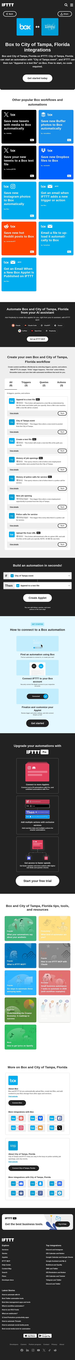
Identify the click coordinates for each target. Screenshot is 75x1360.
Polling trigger (23, 424)
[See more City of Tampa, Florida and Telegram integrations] (56, 1193)
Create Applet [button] (37, 597)
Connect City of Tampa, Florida (23, 1168)
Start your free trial (37, 881)
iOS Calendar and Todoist (55, 1276)
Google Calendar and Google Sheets (59, 1257)
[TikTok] (49, 1350)
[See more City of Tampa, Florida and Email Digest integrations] (56, 1184)
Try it (62, 413)
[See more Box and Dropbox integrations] (36, 1118)
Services (5, 1250)
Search (4, 1272)
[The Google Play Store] (45, 1336)
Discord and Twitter (53, 1284)
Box (9, 44)
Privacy (54, 1344)
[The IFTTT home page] (8, 5)
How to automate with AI (11, 1294)
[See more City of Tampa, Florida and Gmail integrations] (17, 1193)
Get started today (37, 78)
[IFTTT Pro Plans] (38, 399)
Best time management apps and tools (16, 1302)
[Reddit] (55, 1350)
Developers (14, 1344)
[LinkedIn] (27, 1350)
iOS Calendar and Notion (55, 1253)
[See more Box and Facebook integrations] (56, 1118)
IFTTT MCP (6, 1261)
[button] (71, 5)
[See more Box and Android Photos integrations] (36, 1128)
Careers (23, 1344)
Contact (46, 1344)
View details (14, 413)
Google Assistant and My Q (56, 1261)
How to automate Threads (11, 1321)
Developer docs (8, 1280)
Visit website (13, 1096)
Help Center (6, 1265)
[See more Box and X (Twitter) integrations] (56, 1128)
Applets (5, 1257)
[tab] (11, 384)
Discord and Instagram (54, 1250)
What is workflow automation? (13, 1306)
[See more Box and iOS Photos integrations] (17, 1118)
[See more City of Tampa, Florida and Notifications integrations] (36, 1184)
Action (21, 403)
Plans (4, 1276)
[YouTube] (38, 1350)
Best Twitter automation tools (13, 1298)
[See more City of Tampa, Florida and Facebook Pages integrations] (36, 1193)
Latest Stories (8, 1290)
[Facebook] (22, 1350)
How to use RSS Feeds (10, 1310)
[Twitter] (44, 1350)
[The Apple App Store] (30, 1336)
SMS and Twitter (52, 1268)
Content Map (6, 1268)
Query (21, 461)
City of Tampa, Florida (45, 44)
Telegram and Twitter (53, 1280)
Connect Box (17, 1103)
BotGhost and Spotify (54, 1265)
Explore (5, 1245)
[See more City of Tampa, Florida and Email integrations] (17, 1184)
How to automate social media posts (15, 1325)
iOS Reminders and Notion (56, 1272)
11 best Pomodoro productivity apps (15, 1317)
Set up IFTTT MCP (37, 339)
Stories (4, 1253)
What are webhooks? (10, 1313)
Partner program (35, 1344)
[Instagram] (33, 1350)
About (61, 1344)
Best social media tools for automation (16, 1329)
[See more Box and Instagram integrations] (17, 1128)
